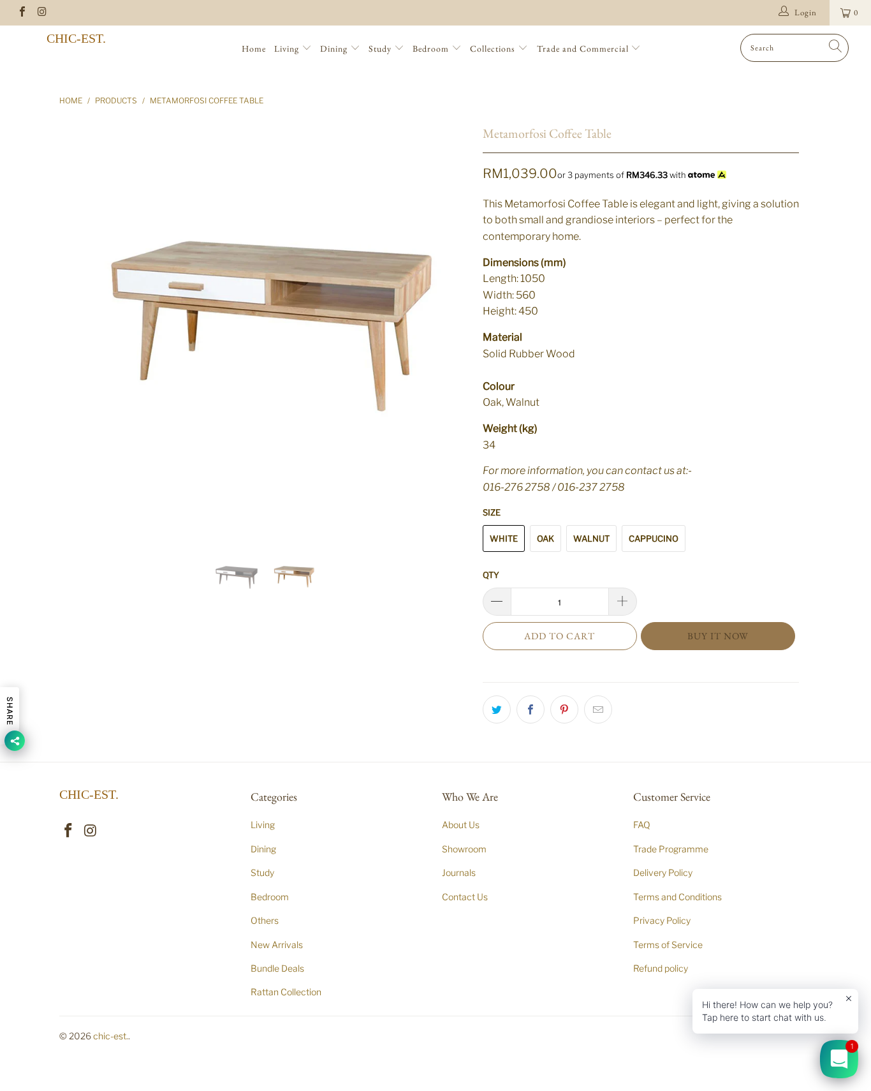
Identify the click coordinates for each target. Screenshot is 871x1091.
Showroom (464, 848)
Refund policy (660, 968)
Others (265, 920)
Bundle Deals (277, 968)
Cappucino (653, 538)
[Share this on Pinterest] (564, 709)
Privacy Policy (662, 920)
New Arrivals (277, 944)
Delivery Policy (662, 872)
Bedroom (432, 48)
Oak (545, 538)
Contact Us (465, 896)
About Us (460, 824)
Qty (491, 575)
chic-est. (76, 38)
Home (254, 48)
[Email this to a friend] (598, 709)
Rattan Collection (286, 991)
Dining (335, 48)
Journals (459, 872)
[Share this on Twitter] (497, 709)
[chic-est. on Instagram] (41, 13)
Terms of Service (668, 944)
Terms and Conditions (677, 896)
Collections (494, 48)
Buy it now (718, 636)
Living (288, 48)
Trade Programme (670, 848)
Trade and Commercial (584, 48)
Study (381, 48)
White (504, 538)
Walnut (591, 538)
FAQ (641, 824)
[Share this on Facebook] (530, 709)
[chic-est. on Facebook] (21, 13)
